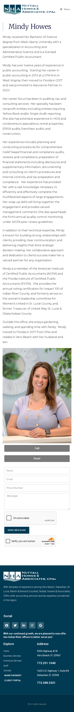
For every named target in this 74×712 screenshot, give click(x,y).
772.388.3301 (46, 682)
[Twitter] (15, 625)
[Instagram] (32, 625)
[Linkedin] (23, 625)
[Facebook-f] (6, 625)
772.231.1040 (46, 663)
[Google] (41, 625)
